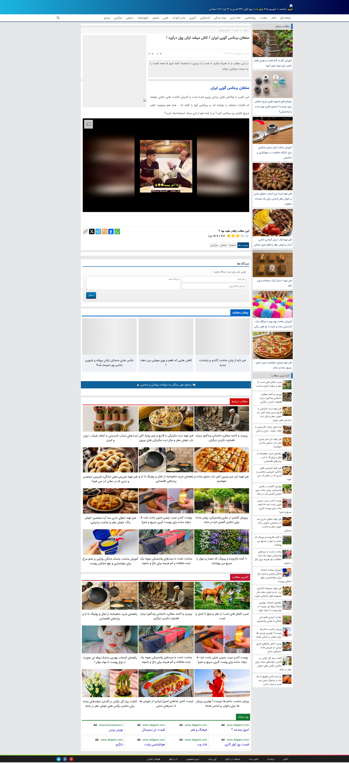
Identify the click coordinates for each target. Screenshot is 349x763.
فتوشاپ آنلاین (153, 759)
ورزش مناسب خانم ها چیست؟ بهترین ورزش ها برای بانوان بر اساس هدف (222, 703)
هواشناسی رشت (154, 744)
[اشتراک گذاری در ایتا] (104, 231)
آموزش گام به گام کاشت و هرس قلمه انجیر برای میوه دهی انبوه (273, 63)
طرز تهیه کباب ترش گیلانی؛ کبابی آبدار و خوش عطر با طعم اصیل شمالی (273, 242)
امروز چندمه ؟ (240, 729)
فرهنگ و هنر (199, 729)
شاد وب (202, 744)
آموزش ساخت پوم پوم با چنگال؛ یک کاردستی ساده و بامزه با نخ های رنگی (273, 324)
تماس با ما (253, 759)
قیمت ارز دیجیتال (153, 729)
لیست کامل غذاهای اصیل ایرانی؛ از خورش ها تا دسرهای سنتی (166, 703)
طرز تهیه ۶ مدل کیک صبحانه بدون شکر (274, 283)
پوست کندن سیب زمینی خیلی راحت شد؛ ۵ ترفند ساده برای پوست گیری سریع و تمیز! (222, 659)
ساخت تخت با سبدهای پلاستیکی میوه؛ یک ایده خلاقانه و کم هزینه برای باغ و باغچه (166, 659)
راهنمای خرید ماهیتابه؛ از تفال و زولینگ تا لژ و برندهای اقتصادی (109, 616)
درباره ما (270, 759)
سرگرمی (214, 245)
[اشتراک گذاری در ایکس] (92, 231)
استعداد (232, 245)
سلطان (223, 245)
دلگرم (119, 744)
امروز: (290, 9)
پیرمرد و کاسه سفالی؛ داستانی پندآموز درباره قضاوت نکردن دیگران (166, 616)
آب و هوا (173, 759)
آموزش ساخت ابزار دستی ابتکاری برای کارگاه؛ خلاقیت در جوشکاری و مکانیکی (274, 152)
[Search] (58, 17)
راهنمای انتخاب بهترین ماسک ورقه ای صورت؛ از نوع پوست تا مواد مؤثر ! (110, 659)
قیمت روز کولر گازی (237, 744)
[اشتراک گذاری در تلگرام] (98, 231)
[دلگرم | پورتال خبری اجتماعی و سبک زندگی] (288, 6)
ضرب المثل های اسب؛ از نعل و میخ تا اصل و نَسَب (222, 616)
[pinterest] (71, 759)
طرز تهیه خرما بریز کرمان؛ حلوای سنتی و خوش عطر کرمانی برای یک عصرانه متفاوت (273, 199)
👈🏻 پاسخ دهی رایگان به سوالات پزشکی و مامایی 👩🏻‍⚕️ (166, 385)
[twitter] (58, 759)
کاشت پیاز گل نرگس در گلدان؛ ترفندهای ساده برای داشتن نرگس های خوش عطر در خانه (110, 703)
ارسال (91, 295)
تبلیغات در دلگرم (232, 759)
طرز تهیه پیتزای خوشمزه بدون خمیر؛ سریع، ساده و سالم (273, 365)
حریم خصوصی (192, 759)
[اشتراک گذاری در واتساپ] (117, 231)
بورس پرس (116, 729)
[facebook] (65, 759)
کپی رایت (212, 759)
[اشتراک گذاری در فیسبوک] (111, 231)
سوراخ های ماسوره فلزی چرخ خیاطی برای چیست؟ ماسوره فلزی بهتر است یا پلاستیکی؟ (273, 106)
